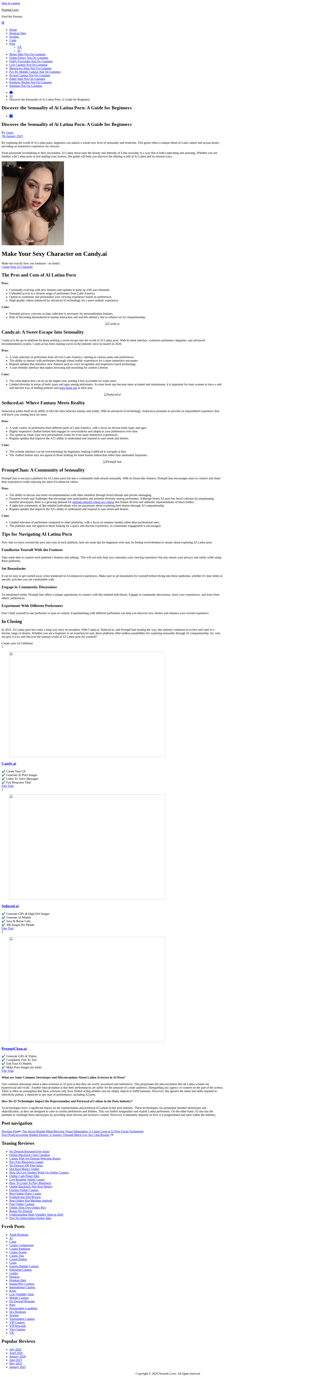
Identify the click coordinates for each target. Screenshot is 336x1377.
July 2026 (15, 1349)
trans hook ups (68, 388)
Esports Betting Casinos (24, 1266)
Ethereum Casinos (20, 1269)
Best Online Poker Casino (25, 1193)
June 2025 (15, 1360)
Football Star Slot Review (25, 1197)
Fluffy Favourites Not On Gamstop (30, 61)
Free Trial (7, 786)
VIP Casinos (17, 1322)
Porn (12, 43)
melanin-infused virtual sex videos (93, 502)
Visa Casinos (17, 1329)
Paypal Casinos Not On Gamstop (29, 75)
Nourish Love (10, 9)
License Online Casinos (23, 1190)
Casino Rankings (19, 1248)
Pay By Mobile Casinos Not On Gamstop (34, 71)
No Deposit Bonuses (22, 1301)
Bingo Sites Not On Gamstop (27, 54)
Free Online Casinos (21, 1204)
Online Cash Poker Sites (24, 1176)
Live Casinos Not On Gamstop (28, 64)
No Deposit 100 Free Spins (26, 1165)
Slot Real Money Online (24, 1169)
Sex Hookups (17, 1311)
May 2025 (15, 1363)
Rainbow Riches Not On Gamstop (30, 82)
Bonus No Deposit (20, 1211)
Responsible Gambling (23, 1308)
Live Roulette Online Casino (27, 1179)
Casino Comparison (21, 1245)
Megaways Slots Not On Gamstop (30, 68)
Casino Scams (18, 1252)
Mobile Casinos (19, 1297)
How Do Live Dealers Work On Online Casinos (39, 1172)
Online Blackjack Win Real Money (30, 1186)
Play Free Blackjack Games (26, 1162)
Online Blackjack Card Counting (29, 1155)
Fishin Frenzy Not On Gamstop (28, 57)
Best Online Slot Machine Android (30, 1200)
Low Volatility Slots (21, 1294)
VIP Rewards (17, 1326)
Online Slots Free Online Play (27, 1207)
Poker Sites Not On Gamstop (27, 78)
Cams (12, 40)
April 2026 (16, 1353)
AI (18, 50)
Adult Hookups (18, 1234)
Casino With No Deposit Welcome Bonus (34, 1158)
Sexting (14, 36)
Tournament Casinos (22, 1318)
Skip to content (11, 3)
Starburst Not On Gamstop (25, 85)
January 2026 (17, 1356)
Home (13, 29)
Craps (13, 1262)
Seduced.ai (10, 906)
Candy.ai (9, 763)
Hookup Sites (17, 33)
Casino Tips (16, 1255)
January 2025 (17, 1367)
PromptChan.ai (14, 1049)
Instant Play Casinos (21, 1283)
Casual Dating (18, 1259)
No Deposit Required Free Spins (29, 1151)
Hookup (14, 1276)
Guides (13, 1273)
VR (19, 47)
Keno (12, 1290)
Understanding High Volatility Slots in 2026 (36, 1214)
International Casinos (22, 1287)
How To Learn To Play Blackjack (30, 1183)
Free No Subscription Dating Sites (30, 1218)
